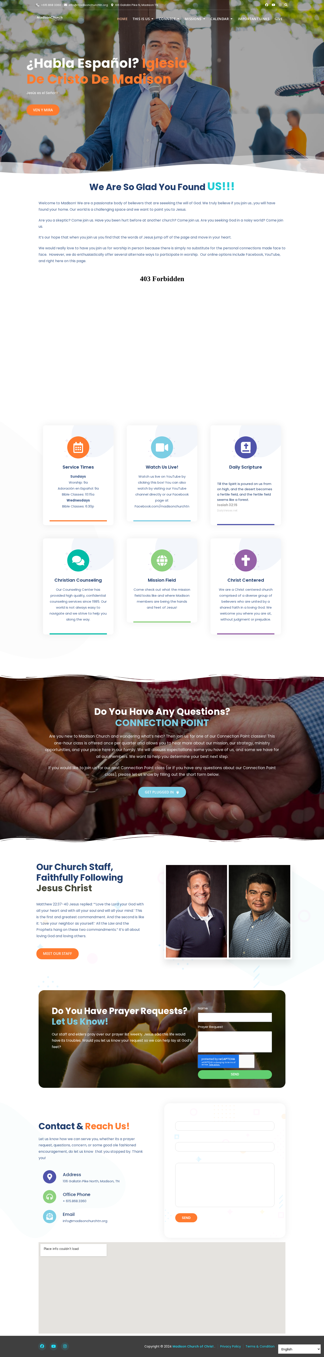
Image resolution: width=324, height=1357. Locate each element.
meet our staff (57, 953)
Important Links (254, 19)
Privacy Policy (230, 1346)
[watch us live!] (162, 447)
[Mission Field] (162, 560)
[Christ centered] (246, 560)
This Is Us (141, 19)
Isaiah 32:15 (227, 505)
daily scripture (245, 467)
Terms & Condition (260, 1346)
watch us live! (162, 467)
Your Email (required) (192, 1138)
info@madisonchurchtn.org (88, 5)
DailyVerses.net (227, 510)
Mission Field (162, 580)
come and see (46, 110)
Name (203, 1008)
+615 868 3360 (50, 5)
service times (78, 467)
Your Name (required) (193, 1117)
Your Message (186, 1158)
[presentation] (7, 89)
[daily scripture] (246, 447)
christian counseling (78, 580)
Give (278, 19)
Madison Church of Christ (193, 1346)
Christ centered (245, 580)
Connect (167, 19)
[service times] (78, 447)
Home (122, 19)
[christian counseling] (78, 560)
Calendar (219, 19)
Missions (193, 19)
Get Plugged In (160, 792)
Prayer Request (210, 1026)
